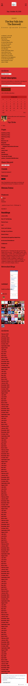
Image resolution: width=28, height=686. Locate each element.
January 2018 (4, 451)
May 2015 (3, 514)
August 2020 (4, 393)
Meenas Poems (7, 187)
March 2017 (4, 471)
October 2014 (4, 528)
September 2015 (5, 506)
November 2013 (5, 550)
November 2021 (5, 363)
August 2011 (4, 603)
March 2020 (4, 402)
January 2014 (4, 546)
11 (17, 103)
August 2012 (4, 579)
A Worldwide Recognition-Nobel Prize (10, 237)
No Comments (24, 27)
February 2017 (5, 473)
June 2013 (4, 559)
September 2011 (5, 601)
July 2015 (3, 510)
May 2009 (3, 656)
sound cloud (4, 150)
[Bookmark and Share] (14, 165)
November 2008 (5, 667)
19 (21, 106)
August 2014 (4, 532)
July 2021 (3, 371)
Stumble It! (4, 208)
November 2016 (5, 479)
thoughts (13, 18)
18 (17, 106)
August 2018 (4, 438)
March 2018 (4, 448)
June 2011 (4, 607)
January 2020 (4, 406)
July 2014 (3, 534)
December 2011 (5, 595)
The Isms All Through (6, 156)
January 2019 (4, 428)
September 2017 (5, 459)
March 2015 (4, 518)
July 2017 (3, 463)
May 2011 (3, 608)
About (2, 139)
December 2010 (5, 618)
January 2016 (4, 499)
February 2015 (5, 520)
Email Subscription (8, 78)
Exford (3, 148)
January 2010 (4, 640)
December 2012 (5, 571)
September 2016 (5, 483)
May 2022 (3, 353)
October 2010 (4, 622)
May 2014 (3, 538)
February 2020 (5, 404)
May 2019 (3, 422)
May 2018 (3, 444)
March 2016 (4, 495)
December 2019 (5, 408)
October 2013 (4, 552)
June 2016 (4, 489)
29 (6, 110)
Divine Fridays (4, 234)
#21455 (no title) (5, 133)
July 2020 (3, 395)
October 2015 (4, 504)
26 (21, 108)
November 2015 (5, 503)
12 (21, 103)
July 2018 (3, 440)
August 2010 (4, 626)
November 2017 (5, 455)
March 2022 (4, 357)
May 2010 (3, 632)
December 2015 (5, 501)
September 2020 (5, 391)
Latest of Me (4, 216)
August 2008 (4, 673)
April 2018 (3, 446)
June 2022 (4, 351)
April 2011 (3, 610)
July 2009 (3, 652)
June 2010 (4, 630)
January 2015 (4, 522)
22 (6, 108)
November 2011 (5, 597)
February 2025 (5, 334)
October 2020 (4, 389)
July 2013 (3, 557)
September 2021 (5, 367)
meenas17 (6, 27)
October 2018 (4, 434)
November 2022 (5, 342)
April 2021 (3, 377)
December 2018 (5, 430)
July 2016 (3, 487)
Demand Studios (5, 144)
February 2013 (5, 567)
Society (12, 288)
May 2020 (3, 399)
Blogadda (3, 142)
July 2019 (3, 418)
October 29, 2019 (14, 27)
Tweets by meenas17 (6, 172)
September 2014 (5, 530)
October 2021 (4, 365)
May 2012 (3, 585)
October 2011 (4, 599)
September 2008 (5, 671)
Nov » (24, 112)
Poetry (12, 289)
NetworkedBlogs (12, 270)
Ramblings (5, 212)
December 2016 (5, 477)
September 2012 (5, 577)
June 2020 (4, 397)
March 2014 (4, 542)
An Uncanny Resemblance (7, 240)
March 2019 (4, 424)
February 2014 (5, 544)
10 (13, 103)
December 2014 (5, 524)
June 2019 (4, 420)
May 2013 (3, 561)
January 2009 (4, 663)
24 (13, 108)
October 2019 (4, 412)
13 (24, 103)
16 (10, 106)
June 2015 (4, 512)
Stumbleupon (4, 154)
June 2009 (4, 654)
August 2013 (4, 555)
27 (24, 108)
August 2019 (4, 416)
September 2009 (5, 648)
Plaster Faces (4, 222)
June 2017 (4, 465)
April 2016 (3, 493)
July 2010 (3, 628)
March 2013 (4, 565)
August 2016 (4, 485)
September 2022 (5, 346)
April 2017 (3, 469)
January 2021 (4, 383)
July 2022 (3, 349)
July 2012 (3, 581)
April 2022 (3, 355)
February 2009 (5, 661)
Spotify (3, 152)
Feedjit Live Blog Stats (6, 289)
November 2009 (5, 644)
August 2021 (4, 369)
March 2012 (4, 589)
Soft (2, 225)
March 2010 (4, 636)
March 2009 (4, 659)
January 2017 (4, 475)
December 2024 (5, 338)
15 (6, 106)
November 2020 (5, 387)
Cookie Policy (4, 679)
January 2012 (4, 593)
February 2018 (5, 450)
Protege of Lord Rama (7, 231)
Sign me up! (6, 89)
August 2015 (4, 508)
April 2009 (3, 658)
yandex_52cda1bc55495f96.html (9, 158)
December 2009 (5, 642)
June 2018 (4, 442)
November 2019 (5, 410)
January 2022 (4, 359)
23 (10, 108)
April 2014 (3, 540)
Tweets (4, 169)
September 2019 (5, 414)
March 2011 (4, 612)
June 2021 (4, 373)
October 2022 (4, 344)
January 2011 (4, 616)
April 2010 (3, 634)
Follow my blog (14, 294)
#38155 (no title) (5, 135)
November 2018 (5, 432)
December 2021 (5, 361)
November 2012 (5, 573)
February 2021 (5, 381)
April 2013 (3, 563)
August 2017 (4, 461)
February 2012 (5, 591)
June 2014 (4, 536)
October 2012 (4, 575)
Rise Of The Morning (6, 219)
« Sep (3, 112)
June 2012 (4, 583)
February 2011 (5, 614)
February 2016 (5, 497)
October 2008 (4, 669)
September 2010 (5, 624)
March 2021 (4, 379)
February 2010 (5, 638)
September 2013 (5, 554)
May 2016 (3, 491)
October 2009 (4, 646)
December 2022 (5, 340)
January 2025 (4, 336)
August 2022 (4, 347)
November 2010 (5, 620)
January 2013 (4, 569)
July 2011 (3, 605)
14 (3, 106)
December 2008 (5, 665)
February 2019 (5, 426)
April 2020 (3, 400)
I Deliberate (4, 243)
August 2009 (4, 650)
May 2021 (3, 375)
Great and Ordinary (6, 228)
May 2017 (3, 467)
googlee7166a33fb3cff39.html (10, 146)
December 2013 (5, 548)
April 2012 (3, 587)
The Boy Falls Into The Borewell (14, 23)
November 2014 (5, 526)
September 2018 (5, 436)
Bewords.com (4, 140)
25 (17, 108)
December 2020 (5, 385)
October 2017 (4, 457)
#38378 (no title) (5, 137)
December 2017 (5, 453)
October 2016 (4, 481)
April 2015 (3, 516)
